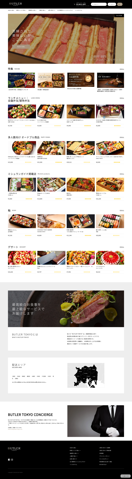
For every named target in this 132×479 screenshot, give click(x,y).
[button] (28, 125)
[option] (66, 39)
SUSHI (14, 210)
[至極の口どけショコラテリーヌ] (51, 258)
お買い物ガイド (73, 459)
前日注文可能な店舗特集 (74, 89)
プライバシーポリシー (104, 456)
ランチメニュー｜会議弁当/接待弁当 (19, 99)
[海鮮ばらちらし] (22, 221)
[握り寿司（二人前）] (110, 221)
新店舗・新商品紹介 (43, 90)
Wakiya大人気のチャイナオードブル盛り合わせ (21, 156)
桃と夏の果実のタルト (14, 266)
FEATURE (17, 69)
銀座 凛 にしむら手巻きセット (75, 156)
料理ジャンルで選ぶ (74, 450)
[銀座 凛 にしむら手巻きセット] (81, 148)
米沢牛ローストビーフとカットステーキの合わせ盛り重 (22, 120)
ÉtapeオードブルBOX (43, 193)
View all (122, 69)
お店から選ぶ (21, 47)
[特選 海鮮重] (81, 221)
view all (122, 98)
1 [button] (64, 61)
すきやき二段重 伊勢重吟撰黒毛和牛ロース (108, 120)
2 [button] (65, 61)
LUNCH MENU (35, 98)
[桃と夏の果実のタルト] (22, 258)
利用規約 (101, 453)
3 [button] (66, 61)
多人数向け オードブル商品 (24, 137)
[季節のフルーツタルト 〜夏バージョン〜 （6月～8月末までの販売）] (81, 258)
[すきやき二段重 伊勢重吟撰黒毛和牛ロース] (110, 111)
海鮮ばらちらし (12, 230)
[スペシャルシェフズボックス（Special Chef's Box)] (110, 148)
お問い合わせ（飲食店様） (105, 450)
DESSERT (23, 247)
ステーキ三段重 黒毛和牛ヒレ (75, 120)
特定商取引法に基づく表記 (105, 461)
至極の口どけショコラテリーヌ (46, 266)
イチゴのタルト (100, 266)
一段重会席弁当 (12, 193)
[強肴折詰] (51, 148)
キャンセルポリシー (104, 459)
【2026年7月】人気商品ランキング (18, 90)
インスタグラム (73, 464)
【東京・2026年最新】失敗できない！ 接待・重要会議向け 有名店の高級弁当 (110, 90)
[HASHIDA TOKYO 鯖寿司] (51, 221)
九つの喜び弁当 (41, 120)
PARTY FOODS (45, 137)
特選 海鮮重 (70, 230)
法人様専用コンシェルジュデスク (77, 461)
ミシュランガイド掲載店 (22, 174)
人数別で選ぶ (73, 456)
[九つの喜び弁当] (51, 111)
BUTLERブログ (102, 464)
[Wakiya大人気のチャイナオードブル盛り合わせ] (22, 148)
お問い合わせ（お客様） (105, 447)
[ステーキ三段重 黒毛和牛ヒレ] (81, 111)
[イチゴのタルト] (110, 258)
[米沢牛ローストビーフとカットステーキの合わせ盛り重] (22, 111)
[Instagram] (12, 459)
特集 (10, 69)
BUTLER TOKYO (19, 472)
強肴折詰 (39, 156)
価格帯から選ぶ (73, 453)
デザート (13, 247)
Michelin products (44, 174)
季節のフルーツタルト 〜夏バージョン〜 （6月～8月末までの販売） (80, 266)
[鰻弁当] (81, 185)
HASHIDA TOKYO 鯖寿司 (44, 230)
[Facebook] (9, 459)
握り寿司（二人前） (102, 230)
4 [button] (67, 61)
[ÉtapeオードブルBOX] (51, 185)
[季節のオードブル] (110, 185)
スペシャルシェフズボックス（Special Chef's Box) (109, 156)
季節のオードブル (101, 193)
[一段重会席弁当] (22, 185)
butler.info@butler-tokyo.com (15, 429)
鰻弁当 (69, 193)
